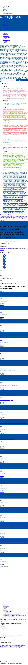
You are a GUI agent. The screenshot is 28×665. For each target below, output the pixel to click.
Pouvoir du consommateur (13, 132)
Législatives (18, 167)
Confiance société (10, 76)
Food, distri (23, 128)
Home (1, 216)
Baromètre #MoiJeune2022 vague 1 (13, 161)
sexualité (2, 250)
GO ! (3, 626)
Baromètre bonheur (7, 109)
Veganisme (23, 130)
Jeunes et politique (11, 157)
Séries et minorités (16, 53)
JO (25, 96)
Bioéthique (9, 77)
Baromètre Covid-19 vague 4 (19, 185)
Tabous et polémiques (11, 113)
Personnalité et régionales (12, 117)
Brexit (14, 88)
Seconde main (16, 133)
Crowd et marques (11, 125)
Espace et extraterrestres (5, 80)
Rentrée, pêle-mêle (16, 91)
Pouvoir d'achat (21, 94)
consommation (10, 647)
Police (7, 59)
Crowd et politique (7, 153)
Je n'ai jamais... (15, 116)
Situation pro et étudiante (17, 57)
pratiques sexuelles (18, 248)
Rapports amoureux (15, 112)
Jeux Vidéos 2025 (20, 134)
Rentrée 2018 (11, 111)
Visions (4, 132)
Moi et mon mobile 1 (13, 129)
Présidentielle (18, 165)
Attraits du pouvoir (7, 116)
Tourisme (5, 129)
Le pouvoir (6, 72)
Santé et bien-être (23, 119)
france (20, 647)
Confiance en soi (7, 112)
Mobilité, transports (17, 78)
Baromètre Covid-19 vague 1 (16, 69)
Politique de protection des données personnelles (14, 615)
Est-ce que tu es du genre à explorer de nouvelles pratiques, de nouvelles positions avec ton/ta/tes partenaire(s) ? (13, 217)
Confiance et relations (19, 76)
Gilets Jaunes (25, 91)
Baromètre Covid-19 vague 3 (16, 68)
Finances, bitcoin (11, 128)
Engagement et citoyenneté (6, 73)
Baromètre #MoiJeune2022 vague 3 (12, 165)
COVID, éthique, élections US (14, 61)
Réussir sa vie (13, 49)
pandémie (2, 646)
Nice (8, 90)
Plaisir (1, 47)
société (20, 646)
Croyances (17, 103)
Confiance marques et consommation (11, 130)
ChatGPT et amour (19, 95)
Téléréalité (8, 57)
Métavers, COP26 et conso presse (19, 51)
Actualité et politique (16, 159)
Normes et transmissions (21, 113)
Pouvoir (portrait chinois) (14, 181)
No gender (14, 77)
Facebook (17, 147)
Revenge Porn (6, 148)
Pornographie (3, 77)
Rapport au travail (10, 95)
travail (18, 645)
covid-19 (11, 645)
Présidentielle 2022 (13, 160)
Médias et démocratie (20, 46)
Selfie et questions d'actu (22, 64)
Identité (14, 109)
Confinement (24, 58)
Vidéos (4, 9)
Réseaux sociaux (11, 147)
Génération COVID (16, 65)
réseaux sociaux (8, 646)
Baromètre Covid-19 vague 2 (14, 184)
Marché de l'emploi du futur (15, 50)
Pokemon (21, 125)
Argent (4, 125)
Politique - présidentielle (14, 156)
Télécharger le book (7, 13)
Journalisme (3, 59)
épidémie (23, 645)
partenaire (2, 248)
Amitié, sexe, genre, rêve (9, 103)
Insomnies (18, 49)
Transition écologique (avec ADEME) (18, 72)
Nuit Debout (12, 90)
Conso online (9, 133)
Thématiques (6, 6)
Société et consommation (10, 64)
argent (16, 646)
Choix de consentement (8, 616)
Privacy (5, 147)
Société (11, 216)
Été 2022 (16, 119)
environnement (3, 647)
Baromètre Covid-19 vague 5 (16, 66)
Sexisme (22, 73)
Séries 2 (5, 128)
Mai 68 (10, 91)
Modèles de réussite (4, 49)
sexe (24, 248)
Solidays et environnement (16, 205)
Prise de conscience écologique (10, 94)
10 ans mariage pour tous (17, 207)
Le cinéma (10, 134)
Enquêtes (5, 7)
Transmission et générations (9, 115)
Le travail (14, 80)
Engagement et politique (18, 153)
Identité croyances (20, 115)
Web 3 (8, 51)
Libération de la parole (15, 58)
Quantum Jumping (11, 164)
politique (15, 645)
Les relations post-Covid (5, 65)
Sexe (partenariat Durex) (22, 80)
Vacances (17, 96)
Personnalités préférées (9, 74)
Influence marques (13, 126)
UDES (4, 104)
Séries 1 (25, 126)
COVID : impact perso (20, 192)
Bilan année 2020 (13, 59)
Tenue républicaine (16, 62)
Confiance (17, 74)
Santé (18, 73)
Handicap (10, 78)
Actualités (22, 96)
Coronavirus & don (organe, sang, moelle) (10, 70)
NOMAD (8, 104)
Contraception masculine (6, 53)
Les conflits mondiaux (19, 98)
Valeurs (18, 109)
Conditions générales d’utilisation (11, 614)
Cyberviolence (23, 147)
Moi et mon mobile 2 (23, 129)
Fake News (18, 90)
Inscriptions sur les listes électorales (11, 155)
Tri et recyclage (11, 46)
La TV (17, 125)
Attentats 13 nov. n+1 (8, 88)
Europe (14, 73)
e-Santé (5, 78)
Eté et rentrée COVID (15, 191)
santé (7, 645)
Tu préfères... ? (23, 103)
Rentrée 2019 (6, 92)
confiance (16, 647)
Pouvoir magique (15, 104)
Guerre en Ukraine (23, 92)
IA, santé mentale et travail (6, 45)
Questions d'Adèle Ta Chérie (12, 141)
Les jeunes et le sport (8, 47)
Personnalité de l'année (8, 98)
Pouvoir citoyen (20, 157)
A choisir (23, 112)
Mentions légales (7, 612)
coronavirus (3, 645)
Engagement (9, 62)
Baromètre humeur (18, 111)
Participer (5, 10)
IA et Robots (25, 78)
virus (14, 646)
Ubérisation (18, 128)
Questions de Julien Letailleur (10, 139)
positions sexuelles (9, 248)
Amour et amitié (7, 120)
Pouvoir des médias (14, 92)
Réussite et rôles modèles (19, 47)
